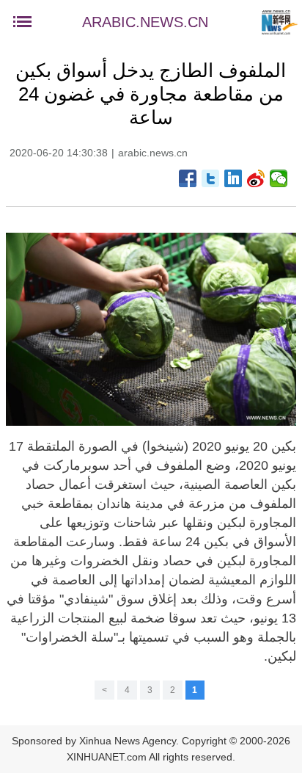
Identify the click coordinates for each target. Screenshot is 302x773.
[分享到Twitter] (211, 178)
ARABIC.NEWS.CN (145, 22)
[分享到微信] (279, 178)
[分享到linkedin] (233, 178)
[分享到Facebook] (188, 178)
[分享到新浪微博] (256, 178)
